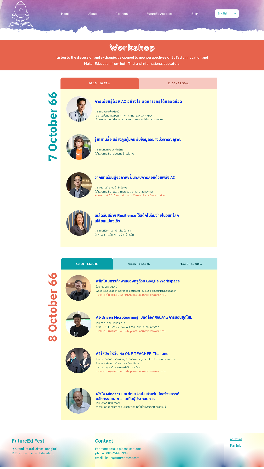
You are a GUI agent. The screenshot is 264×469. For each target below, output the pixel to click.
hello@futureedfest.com (122, 458)
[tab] (99, 83)
